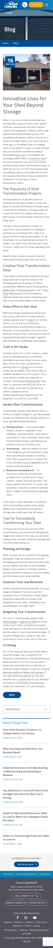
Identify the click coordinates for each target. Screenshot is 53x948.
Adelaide (7, 922)
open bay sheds (10, 672)
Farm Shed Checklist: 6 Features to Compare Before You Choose (22, 731)
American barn (33, 381)
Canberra (29, 922)
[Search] (46, 709)
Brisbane (19, 922)
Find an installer (26, 864)
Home (9, 13)
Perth (28, 925)
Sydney (37, 925)
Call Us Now (44, 874)
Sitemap (23, 930)
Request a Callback (14, 903)
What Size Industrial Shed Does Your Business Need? (23, 750)
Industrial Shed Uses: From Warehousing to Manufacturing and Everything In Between (25, 771)
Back (12, 695)
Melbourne (18, 925)
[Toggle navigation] (46, 5)
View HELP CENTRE (36, 903)
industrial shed (26, 290)
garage (25, 367)
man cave (20, 155)
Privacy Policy (10, 930)
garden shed (9, 290)
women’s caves (38, 158)
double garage (10, 621)
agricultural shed (28, 621)
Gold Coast (42, 922)
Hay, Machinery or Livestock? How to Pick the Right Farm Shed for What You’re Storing (25, 794)
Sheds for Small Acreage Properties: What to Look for (26, 837)
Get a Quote (8, 874)
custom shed (24, 679)
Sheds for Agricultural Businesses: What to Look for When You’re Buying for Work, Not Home (25, 816)
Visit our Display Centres (26, 874)
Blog (15, 43)
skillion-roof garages (33, 672)
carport (31, 320)
